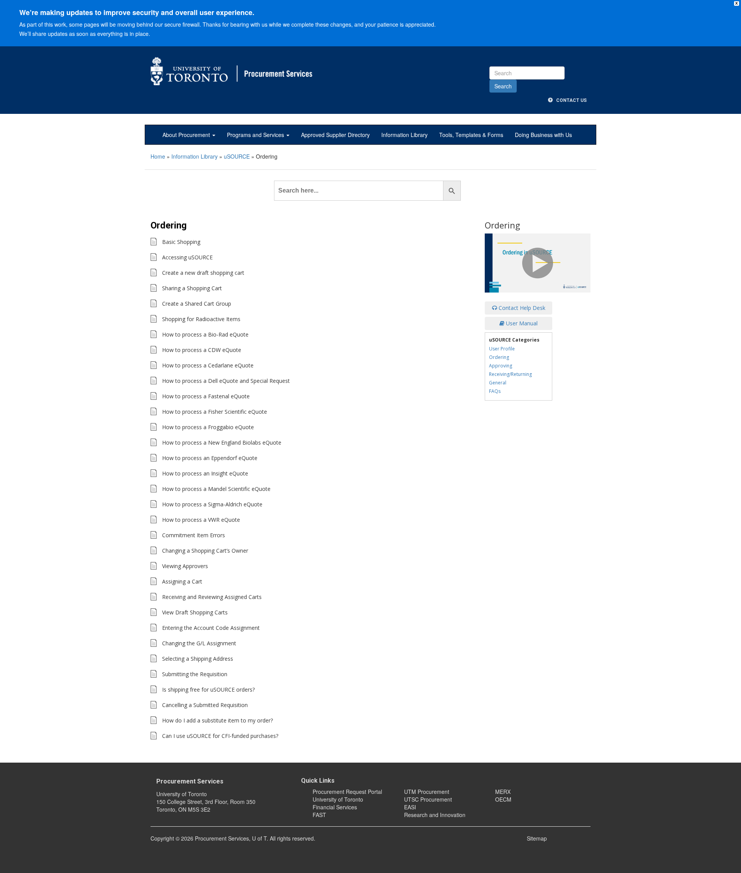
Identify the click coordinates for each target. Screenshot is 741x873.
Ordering (499, 357)
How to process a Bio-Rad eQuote (205, 334)
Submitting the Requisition (194, 674)
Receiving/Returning (510, 374)
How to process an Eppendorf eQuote (209, 458)
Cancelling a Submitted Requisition (205, 705)
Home (158, 156)
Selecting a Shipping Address (197, 658)
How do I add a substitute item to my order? (217, 720)
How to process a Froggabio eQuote (208, 427)
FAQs (495, 391)
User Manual (521, 323)
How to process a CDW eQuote (201, 350)
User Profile (502, 348)
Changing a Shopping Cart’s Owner (205, 550)
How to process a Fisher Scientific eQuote (214, 411)
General (497, 382)
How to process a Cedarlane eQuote (208, 365)
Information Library (404, 135)
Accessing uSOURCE (187, 257)
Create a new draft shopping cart (203, 272)
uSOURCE (237, 156)
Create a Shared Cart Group (196, 303)
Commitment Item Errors (193, 535)
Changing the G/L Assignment (199, 643)
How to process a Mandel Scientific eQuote (216, 488)
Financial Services (335, 807)
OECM (503, 799)
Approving (500, 365)
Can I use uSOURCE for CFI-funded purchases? (220, 735)
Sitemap (537, 838)
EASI (410, 807)
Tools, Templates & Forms (471, 135)
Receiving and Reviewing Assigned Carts (212, 597)
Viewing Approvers (185, 566)
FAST (319, 815)
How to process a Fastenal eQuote (206, 396)
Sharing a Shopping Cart (192, 288)
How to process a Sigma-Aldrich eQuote (212, 504)
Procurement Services (189, 781)
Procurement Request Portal (347, 791)
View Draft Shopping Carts (195, 612)
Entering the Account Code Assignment (211, 627)
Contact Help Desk (521, 307)
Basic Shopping (181, 241)
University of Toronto (338, 799)
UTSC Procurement (428, 799)
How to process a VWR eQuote (201, 519)
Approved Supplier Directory (335, 135)
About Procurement (186, 135)
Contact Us (570, 100)
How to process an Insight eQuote (205, 473)
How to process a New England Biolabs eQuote (221, 442)
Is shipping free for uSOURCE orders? (208, 689)
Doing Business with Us (543, 135)
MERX (503, 791)
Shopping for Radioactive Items (201, 319)
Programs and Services (256, 135)
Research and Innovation (434, 815)
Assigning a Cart (182, 581)
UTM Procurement (426, 791)
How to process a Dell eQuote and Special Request (226, 380)
